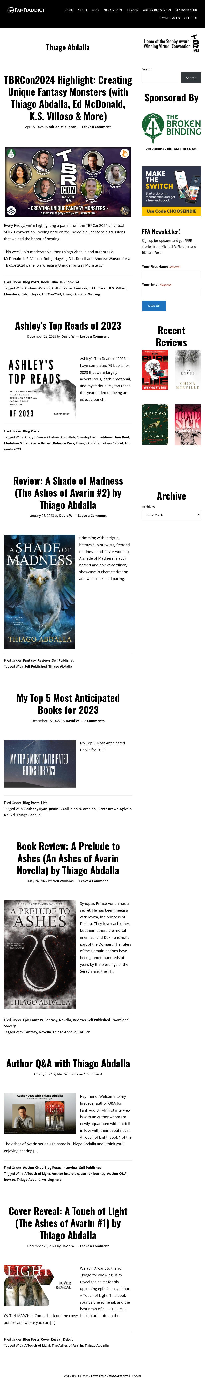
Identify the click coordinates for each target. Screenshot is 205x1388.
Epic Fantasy (33, 1020)
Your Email (157, 284)
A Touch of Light (37, 1173)
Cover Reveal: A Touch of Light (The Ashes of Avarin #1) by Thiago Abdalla (68, 1223)
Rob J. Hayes (30, 294)
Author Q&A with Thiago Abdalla (68, 1063)
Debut (68, 1339)
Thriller (84, 1032)
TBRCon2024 (69, 282)
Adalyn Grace (35, 437)
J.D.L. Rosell (98, 288)
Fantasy (80, 288)
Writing (94, 294)
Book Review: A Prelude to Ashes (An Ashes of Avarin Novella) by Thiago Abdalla (68, 858)
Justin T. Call (59, 809)
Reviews (43, 660)
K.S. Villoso (117, 288)
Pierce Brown (40, 443)
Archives (148, 507)
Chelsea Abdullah (61, 437)
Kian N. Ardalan (83, 809)
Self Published (63, 660)
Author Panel (62, 288)
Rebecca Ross (63, 443)
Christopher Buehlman (95, 437)
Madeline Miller (16, 443)
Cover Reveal (51, 1339)
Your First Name (161, 266)
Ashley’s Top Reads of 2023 (68, 325)
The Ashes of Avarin (67, 1345)
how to (9, 1179)
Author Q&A (116, 1173)
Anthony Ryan (35, 809)
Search (147, 69)
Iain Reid (122, 437)
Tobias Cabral (112, 443)
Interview (70, 1167)
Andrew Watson (37, 288)
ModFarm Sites (119, 1376)
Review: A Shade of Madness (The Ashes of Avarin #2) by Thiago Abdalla (68, 492)
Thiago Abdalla (75, 294)
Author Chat (33, 1167)
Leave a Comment (96, 127)
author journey (93, 1173)
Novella (65, 1020)
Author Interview (65, 1173)
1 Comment (93, 1074)
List (44, 802)
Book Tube (49, 282)
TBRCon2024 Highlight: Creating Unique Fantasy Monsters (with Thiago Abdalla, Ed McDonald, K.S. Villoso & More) (68, 97)
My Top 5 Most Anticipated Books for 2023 (68, 703)
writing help (52, 1179)
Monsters (11, 294)
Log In (136, 1376)
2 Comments (94, 721)
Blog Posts (31, 282)
